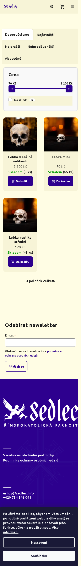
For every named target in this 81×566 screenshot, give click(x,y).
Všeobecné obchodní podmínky (28, 455)
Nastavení (39, 542)
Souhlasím (39, 555)
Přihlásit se (16, 366)
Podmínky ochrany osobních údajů (30, 460)
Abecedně (13, 58)
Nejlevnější (45, 34)
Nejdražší (12, 46)
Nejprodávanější (41, 46)
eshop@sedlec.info (18, 493)
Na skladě (23, 100)
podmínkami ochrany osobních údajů (34, 353)
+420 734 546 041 (17, 497)
